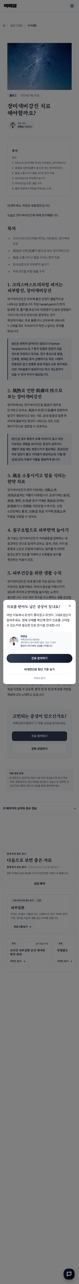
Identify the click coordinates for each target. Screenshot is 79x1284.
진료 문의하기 (39, 658)
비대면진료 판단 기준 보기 (39, 669)
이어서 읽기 (39, 678)
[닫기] (70, 606)
